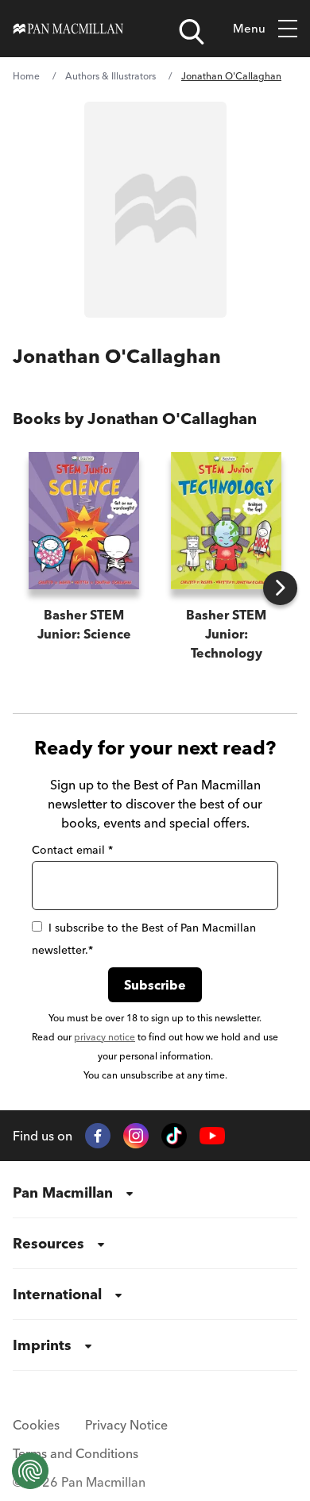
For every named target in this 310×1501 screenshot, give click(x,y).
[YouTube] (212, 1136)
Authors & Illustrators (110, 76)
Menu (249, 28)
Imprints (42, 1345)
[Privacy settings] (30, 1471)
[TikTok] (174, 1135)
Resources (48, 1243)
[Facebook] (97, 1135)
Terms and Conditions (75, 1453)
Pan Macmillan (63, 1192)
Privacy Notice (126, 1425)
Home (26, 76)
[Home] (68, 28)
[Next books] (280, 588)
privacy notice (104, 1037)
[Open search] (191, 31)
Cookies (36, 1425)
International (57, 1294)
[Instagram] (136, 1135)
